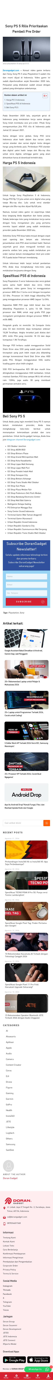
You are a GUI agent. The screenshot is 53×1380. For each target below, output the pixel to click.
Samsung (10, 1144)
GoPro (9, 1105)
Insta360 (10, 1116)
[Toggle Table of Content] (43, 95)
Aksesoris (11, 1037)
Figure (9, 1088)
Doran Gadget (10, 1178)
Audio (9, 1054)
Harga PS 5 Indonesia (15, 100)
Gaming (9, 1093)
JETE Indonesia (10, 1336)
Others (9, 1139)
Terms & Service (10, 1274)
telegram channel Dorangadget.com (23, 440)
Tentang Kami (9, 1238)
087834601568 (14, 1223)
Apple (9, 1048)
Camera (10, 1059)
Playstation (13, 613)
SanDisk (10, 1150)
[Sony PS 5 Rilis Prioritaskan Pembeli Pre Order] (26, 49)
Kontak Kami (9, 1242)
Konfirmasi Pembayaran (14, 1254)
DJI (7, 1076)
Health (9, 1110)
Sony (22, 613)
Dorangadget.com (11, 70)
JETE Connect (9, 1340)
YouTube (7, 1306)
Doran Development (12, 1329)
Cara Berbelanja (10, 1250)
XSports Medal (9, 1344)
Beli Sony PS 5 (12, 108)
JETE (8, 1122)
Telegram (7, 1302)
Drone (9, 1082)
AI (7, 1031)
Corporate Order (10, 1266)
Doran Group (9, 1322)
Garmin (9, 1099)
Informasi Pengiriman (13, 1258)
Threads (6, 1290)
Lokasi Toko (8, 1246)
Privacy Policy (9, 1270)
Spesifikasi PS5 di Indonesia (18, 104)
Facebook (7, 1294)
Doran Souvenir (10, 1325)
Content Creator (13, 1065)
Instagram (7, 1286)
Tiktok (6, 1310)
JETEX (5, 1333)
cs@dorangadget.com (17, 1217)
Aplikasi (10, 1042)
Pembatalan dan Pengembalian (17, 1262)
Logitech (10, 1133)
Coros (9, 1071)
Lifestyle (10, 1127)
